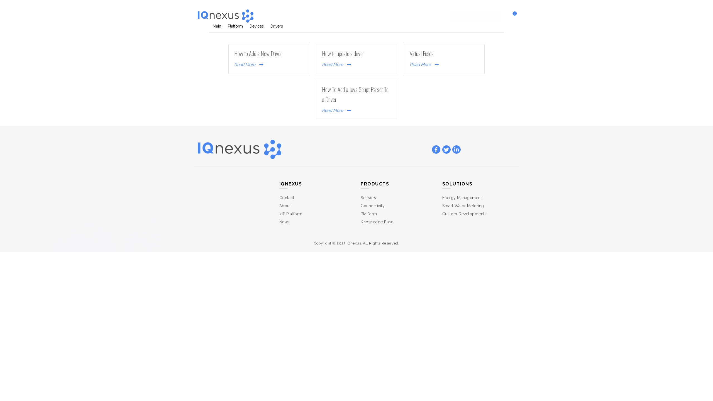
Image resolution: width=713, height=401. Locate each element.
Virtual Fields (422, 53)
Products (339, 16)
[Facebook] (436, 149)
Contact (401, 16)
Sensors (368, 197)
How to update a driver (343, 53)
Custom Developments (464, 214)
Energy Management (462, 197)
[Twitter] (446, 149)
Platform (369, 214)
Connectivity (373, 206)
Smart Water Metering (463, 206)
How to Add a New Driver (258, 53)
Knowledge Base (377, 222)
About (285, 206)
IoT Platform (290, 214)
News (284, 222)
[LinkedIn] (456, 149)
